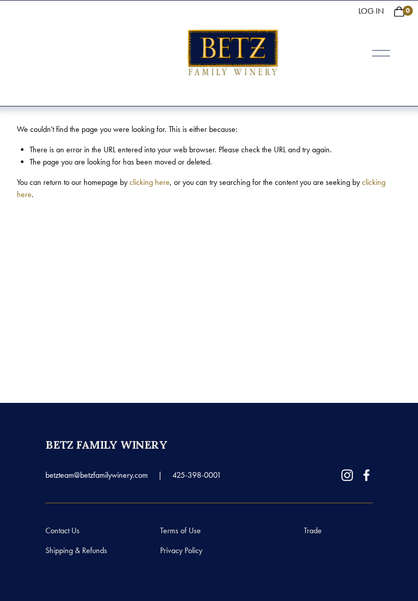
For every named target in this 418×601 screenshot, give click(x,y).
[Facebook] (366, 475)
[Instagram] (347, 475)
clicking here (149, 182)
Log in (371, 11)
